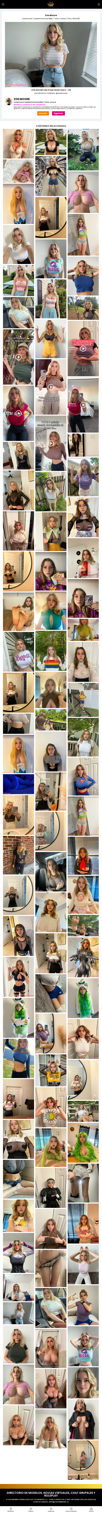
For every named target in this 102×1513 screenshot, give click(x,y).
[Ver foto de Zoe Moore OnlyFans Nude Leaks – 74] (83, 1382)
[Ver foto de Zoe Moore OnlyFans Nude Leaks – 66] (18, 1287)
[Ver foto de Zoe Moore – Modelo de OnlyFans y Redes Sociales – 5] (50, 217)
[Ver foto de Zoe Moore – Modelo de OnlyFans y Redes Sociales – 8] (50, 258)
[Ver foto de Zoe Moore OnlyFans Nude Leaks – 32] (18, 855)
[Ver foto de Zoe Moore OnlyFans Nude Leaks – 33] (83, 856)
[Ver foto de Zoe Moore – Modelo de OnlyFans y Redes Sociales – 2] (18, 171)
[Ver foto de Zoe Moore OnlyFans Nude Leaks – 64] (83, 1264)
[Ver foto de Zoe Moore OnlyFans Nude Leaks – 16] (18, 652)
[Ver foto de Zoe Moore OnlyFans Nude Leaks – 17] (83, 662)
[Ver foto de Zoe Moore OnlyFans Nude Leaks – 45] (18, 1018)
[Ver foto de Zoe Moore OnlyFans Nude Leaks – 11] (83, 598)
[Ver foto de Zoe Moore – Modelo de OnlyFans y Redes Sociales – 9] (83, 276)
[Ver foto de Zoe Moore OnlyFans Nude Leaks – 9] (18, 572)
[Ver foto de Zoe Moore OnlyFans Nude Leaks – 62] (50, 1229)
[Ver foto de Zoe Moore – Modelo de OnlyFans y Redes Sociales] (18, 143)
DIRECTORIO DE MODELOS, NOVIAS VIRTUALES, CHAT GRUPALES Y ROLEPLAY (51, 1494)
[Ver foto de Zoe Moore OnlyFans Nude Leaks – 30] (83, 816)
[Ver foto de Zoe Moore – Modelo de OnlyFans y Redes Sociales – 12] (83, 308)
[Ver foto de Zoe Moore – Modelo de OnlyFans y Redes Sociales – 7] (18, 244)
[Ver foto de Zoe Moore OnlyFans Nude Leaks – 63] (18, 1253)
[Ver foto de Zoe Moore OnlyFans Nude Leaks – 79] (83, 1460)
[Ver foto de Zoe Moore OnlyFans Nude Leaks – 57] (18, 1179)
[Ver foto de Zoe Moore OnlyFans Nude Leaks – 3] (18, 490)
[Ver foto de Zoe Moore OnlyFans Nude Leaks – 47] (83, 1039)
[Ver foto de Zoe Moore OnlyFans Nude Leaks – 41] (83, 957)
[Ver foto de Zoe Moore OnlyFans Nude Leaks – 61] (83, 1224)
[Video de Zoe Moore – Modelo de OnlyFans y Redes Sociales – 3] (50, 387)
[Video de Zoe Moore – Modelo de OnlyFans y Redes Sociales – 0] (50, 443)
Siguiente (58, 113)
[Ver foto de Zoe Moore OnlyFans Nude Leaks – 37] (50, 912)
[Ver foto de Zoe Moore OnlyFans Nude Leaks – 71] (83, 1346)
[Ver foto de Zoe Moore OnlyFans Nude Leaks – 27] (50, 791)
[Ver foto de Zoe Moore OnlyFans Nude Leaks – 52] (50, 1107)
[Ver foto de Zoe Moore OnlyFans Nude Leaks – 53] (83, 1111)
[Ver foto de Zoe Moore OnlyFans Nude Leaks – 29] (18, 815)
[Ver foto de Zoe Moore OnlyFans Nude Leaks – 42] (18, 977)
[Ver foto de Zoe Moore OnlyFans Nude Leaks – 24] (50, 751)
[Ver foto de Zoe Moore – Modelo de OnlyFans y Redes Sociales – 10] (18, 280)
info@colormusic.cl (59, 1502)
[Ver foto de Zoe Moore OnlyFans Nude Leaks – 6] (18, 531)
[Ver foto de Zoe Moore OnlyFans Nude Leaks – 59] (50, 1188)
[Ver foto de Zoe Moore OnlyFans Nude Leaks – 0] (83, 445)
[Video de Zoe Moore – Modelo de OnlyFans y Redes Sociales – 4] (83, 405)
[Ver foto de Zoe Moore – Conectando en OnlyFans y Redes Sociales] (50, 142)
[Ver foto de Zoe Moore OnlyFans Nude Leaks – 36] (83, 895)
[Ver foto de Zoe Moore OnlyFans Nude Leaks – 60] (18, 1216)
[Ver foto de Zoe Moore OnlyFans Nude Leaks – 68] (50, 1308)
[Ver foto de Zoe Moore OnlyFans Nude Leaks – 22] (18, 724)
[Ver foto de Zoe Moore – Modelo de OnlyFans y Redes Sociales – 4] (18, 204)
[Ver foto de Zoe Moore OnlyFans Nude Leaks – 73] (18, 1384)
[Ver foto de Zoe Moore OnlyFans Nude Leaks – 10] (50, 571)
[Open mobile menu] (98, 4)
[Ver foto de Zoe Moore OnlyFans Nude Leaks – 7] (50, 531)
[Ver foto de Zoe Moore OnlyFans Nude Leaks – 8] (83, 558)
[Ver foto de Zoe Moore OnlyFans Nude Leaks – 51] (18, 1099)
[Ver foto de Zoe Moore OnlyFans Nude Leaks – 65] (50, 1268)
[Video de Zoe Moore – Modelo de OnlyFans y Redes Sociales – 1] (83, 348)
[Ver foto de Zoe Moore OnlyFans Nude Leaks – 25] (18, 754)
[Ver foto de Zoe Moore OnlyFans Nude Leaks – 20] (83, 700)
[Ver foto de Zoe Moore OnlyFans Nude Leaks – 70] (18, 1344)
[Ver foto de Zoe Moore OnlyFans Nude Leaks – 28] (18, 784)
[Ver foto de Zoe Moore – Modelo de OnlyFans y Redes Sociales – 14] (50, 338)
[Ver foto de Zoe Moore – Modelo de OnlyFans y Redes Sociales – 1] (50, 176)
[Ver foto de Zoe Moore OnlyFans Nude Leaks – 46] (50, 1034)
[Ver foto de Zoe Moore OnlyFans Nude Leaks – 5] (83, 517)
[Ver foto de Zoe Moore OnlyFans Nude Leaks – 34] (50, 871)
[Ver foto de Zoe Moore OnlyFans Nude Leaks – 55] (83, 1143)
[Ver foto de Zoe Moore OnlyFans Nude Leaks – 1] (18, 455)
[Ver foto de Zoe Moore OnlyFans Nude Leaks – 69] (18, 1313)
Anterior (43, 113)
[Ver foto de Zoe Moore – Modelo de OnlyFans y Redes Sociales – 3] (83, 192)
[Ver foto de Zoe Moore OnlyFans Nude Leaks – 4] (50, 491)
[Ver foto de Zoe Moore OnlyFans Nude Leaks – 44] (83, 998)
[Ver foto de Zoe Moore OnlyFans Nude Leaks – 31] (50, 831)
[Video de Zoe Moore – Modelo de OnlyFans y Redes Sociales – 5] (18, 413)
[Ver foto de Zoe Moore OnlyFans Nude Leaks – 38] (83, 925)
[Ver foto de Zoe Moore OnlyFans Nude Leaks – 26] (83, 776)
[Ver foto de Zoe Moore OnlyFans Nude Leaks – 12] (50, 611)
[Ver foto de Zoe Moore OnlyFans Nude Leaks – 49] (50, 1070)
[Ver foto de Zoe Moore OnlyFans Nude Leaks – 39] (18, 936)
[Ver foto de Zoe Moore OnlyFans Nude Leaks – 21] (50, 719)
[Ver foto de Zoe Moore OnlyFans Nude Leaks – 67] (83, 1305)
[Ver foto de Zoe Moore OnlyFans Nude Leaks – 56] (50, 1147)
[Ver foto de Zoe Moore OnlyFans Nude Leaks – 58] (83, 1183)
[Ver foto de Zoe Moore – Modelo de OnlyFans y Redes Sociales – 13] (18, 312)
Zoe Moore (51, 15)
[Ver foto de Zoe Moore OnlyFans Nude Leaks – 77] (18, 1425)
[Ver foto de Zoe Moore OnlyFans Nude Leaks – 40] (50, 953)
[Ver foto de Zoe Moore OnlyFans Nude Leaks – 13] (18, 612)
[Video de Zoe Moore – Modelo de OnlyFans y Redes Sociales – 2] (18, 357)
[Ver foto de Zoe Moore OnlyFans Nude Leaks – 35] (18, 895)
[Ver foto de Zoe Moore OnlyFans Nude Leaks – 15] (50, 651)
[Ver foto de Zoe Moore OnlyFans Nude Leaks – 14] (83, 630)
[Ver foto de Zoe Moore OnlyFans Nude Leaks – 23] (83, 737)
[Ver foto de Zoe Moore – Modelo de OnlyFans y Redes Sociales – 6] (83, 235)
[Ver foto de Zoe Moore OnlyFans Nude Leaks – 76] (83, 1419)
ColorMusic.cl (41, 1499)
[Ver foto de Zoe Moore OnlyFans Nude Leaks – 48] (18, 1058)
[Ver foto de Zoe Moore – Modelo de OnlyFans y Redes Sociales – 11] (50, 298)
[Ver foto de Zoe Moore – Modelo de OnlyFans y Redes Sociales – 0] (83, 149)
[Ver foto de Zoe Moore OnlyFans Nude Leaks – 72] (50, 1348)
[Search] (3, 4)
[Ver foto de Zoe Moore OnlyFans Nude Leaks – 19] (18, 693)
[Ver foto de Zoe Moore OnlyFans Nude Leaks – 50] (83, 1080)
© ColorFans (12, 1499)
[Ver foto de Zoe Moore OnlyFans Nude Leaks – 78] (50, 1429)
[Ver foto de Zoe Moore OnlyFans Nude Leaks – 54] (18, 1139)
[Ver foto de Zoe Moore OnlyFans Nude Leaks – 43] (50, 993)
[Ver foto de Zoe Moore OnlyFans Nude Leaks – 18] (50, 690)
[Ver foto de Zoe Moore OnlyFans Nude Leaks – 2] (83, 477)
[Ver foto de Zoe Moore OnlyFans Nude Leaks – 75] (50, 1388)
